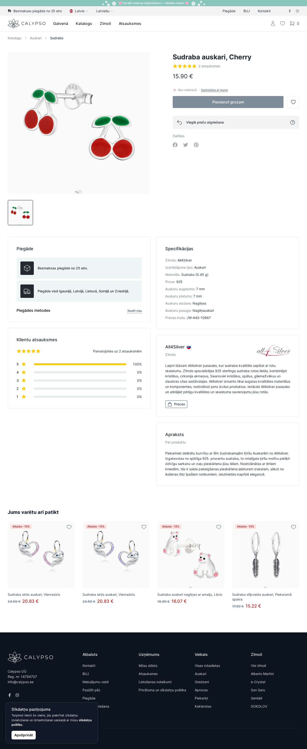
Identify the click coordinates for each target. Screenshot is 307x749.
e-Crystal (258, 682)
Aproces (201, 690)
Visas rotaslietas (207, 666)
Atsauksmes (130, 23)
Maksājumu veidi (96, 682)
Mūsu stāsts (148, 666)
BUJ (246, 11)
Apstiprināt (23, 735)
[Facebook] (289, 11)
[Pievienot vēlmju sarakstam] (69, 527)
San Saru (258, 690)
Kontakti (264, 11)
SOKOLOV (259, 706)
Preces (179, 404)
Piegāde (229, 11)
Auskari (35, 38)
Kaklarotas (203, 706)
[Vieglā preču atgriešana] (292, 122)
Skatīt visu (134, 310)
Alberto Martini (262, 674)
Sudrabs (57, 38)
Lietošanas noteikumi (155, 682)
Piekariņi (201, 698)
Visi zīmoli (258, 666)
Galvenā (60, 23)
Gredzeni (202, 682)
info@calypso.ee (21, 682)
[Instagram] (297, 11)
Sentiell (256, 698)
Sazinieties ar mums (214, 90)
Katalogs (84, 23)
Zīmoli (105, 23)
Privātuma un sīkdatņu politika (162, 690)
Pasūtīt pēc (91, 690)
